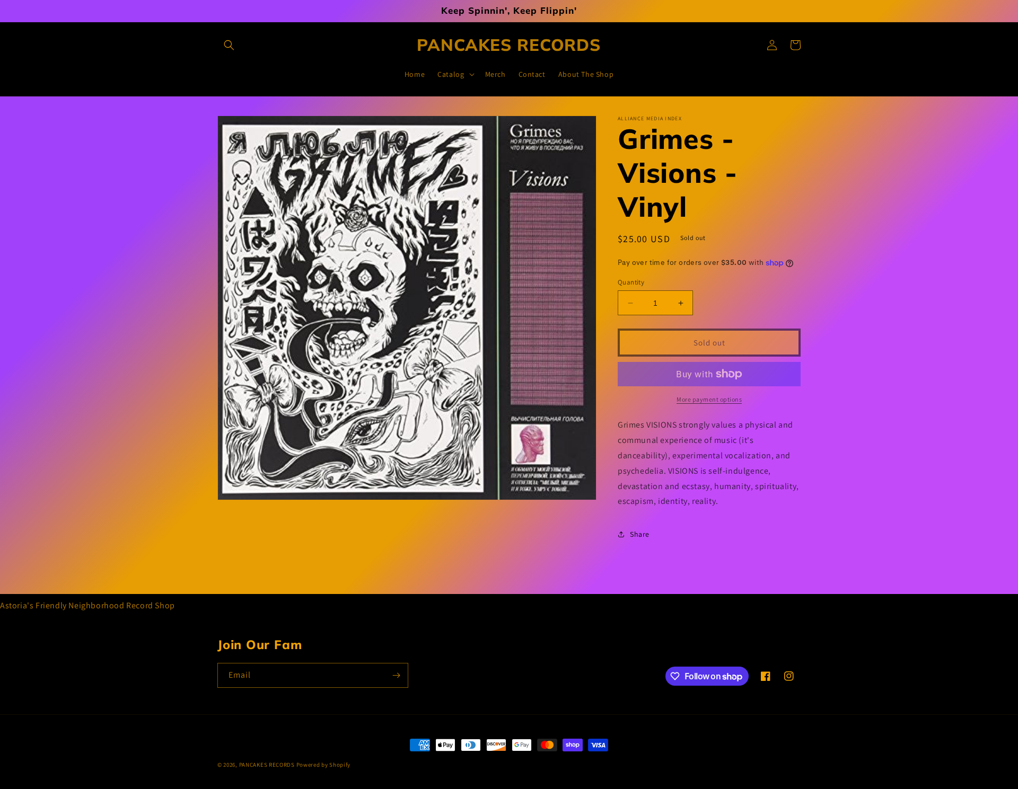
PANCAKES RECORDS (267, 764)
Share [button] (640, 534)
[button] (229, 45)
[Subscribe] (396, 675)
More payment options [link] (709, 399)
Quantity (631, 282)
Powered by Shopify (323, 764)
